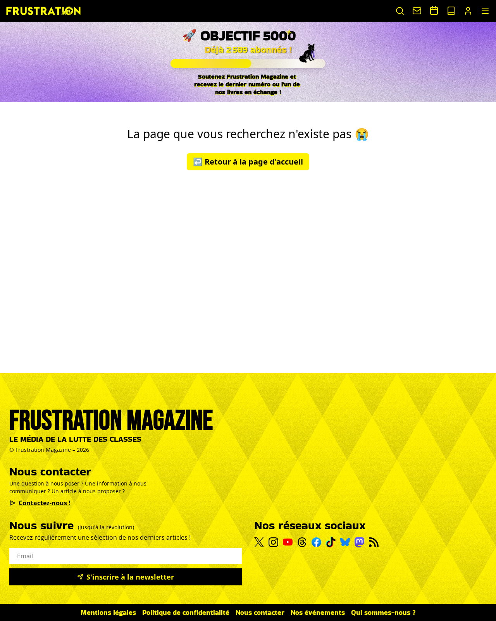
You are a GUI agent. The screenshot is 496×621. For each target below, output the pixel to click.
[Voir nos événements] (434, 10)
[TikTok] (331, 542)
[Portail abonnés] (468, 10)
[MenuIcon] (485, 10)
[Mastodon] (359, 542)
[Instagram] (273, 542)
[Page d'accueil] (43, 11)
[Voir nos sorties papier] (451, 10)
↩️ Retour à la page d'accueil (248, 161)
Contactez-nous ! (45, 503)
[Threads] (302, 542)
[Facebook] (316, 542)
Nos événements (318, 612)
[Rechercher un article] (400, 10)
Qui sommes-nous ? (383, 612)
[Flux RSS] (374, 542)
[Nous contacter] (417, 10)
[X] (259, 542)
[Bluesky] (345, 542)
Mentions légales (108, 612)
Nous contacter (260, 612)
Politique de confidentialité (185, 612)
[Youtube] (288, 542)
